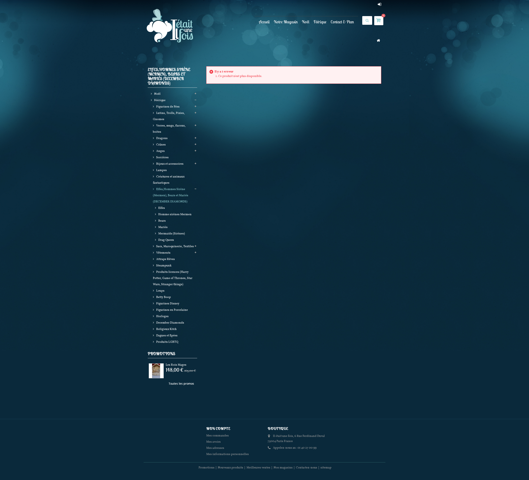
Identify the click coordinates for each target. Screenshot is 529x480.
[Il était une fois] (170, 26)
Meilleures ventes (258, 468)
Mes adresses (215, 448)
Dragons (162, 138)
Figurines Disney (167, 304)
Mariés (163, 227)
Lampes (161, 170)
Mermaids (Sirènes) (171, 234)
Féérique (319, 21)
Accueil (264, 21)
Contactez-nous (306, 468)
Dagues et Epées (167, 336)
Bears (162, 221)
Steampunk (164, 266)
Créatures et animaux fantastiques (169, 180)
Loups (160, 291)
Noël (305, 21)
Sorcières (162, 158)
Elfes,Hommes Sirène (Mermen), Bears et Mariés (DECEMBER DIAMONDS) (170, 195)
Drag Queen (166, 240)
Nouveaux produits (230, 468)
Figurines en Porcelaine (172, 310)
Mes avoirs (213, 442)
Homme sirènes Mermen (175, 214)
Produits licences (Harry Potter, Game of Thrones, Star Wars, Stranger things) (172, 278)
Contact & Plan (342, 21)
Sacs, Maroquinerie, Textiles (175, 246)
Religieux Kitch (166, 329)
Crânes (161, 145)
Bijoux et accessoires (169, 164)
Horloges (162, 316)
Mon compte (218, 428)
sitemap (325, 468)
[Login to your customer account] (379, 4)
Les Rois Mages (176, 365)
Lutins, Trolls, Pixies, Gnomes (169, 116)
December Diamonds (170, 323)
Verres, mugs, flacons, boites (169, 129)
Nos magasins (283, 468)
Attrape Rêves (165, 259)
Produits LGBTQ (167, 342)
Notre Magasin (286, 21)
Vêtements (163, 253)
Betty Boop (163, 297)
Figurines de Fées (168, 107)
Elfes (161, 208)
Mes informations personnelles (227, 454)
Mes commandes (217, 436)
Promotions (161, 353)
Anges (160, 151)
